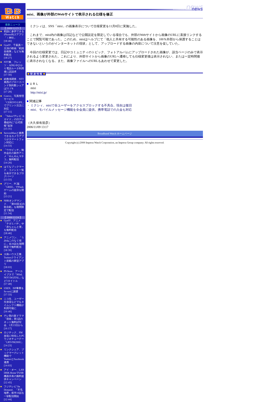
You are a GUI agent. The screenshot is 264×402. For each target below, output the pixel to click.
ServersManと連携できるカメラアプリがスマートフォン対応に (14, 137)
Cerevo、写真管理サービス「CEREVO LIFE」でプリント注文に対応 (14, 102)
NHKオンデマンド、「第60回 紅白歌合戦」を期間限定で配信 (14, 205)
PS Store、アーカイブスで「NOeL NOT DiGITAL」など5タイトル (14, 276)
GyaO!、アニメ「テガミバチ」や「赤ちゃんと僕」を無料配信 (14, 225)
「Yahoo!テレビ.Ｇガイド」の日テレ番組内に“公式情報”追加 (14, 121)
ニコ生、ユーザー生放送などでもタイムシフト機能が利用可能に (14, 303)
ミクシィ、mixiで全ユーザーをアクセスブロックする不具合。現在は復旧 (81, 105)
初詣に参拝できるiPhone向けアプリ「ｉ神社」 (14, 34)
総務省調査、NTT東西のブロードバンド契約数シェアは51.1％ (14, 84)
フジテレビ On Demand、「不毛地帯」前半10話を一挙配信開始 (14, 391)
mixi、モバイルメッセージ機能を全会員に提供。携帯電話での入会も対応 (81, 109)
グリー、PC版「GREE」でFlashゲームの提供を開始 (14, 188)
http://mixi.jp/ (39, 92)
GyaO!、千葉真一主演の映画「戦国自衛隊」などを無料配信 (14, 50)
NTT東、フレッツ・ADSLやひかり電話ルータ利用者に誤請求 (14, 67)
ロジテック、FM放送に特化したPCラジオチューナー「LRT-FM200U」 (14, 337)
